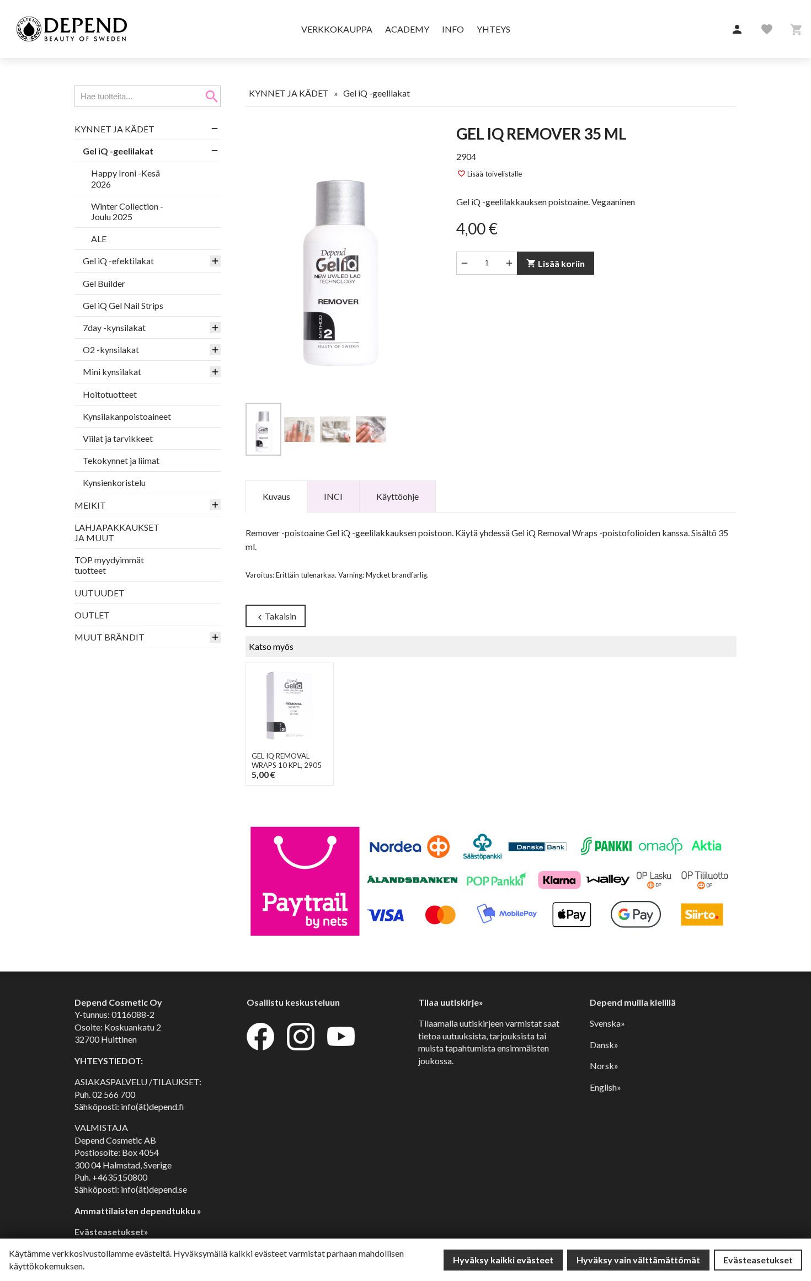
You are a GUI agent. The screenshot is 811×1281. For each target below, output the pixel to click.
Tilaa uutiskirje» (450, 1002)
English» (605, 1087)
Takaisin (275, 616)
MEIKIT (90, 505)
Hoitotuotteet (110, 394)
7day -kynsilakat (114, 327)
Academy (407, 29)
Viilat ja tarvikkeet (118, 438)
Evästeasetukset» (111, 1231)
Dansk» (604, 1044)
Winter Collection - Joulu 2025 (127, 211)
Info (453, 29)
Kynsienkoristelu (114, 482)
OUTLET (92, 615)
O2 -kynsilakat (111, 349)
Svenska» (607, 1023)
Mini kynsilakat (112, 371)
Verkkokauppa (336, 29)
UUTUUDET (99, 593)
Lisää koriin (555, 263)
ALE (98, 238)
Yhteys (493, 29)
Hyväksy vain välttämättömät (638, 1260)
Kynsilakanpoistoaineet (127, 416)
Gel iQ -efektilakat (118, 260)
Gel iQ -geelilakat (118, 151)
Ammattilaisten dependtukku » (137, 1210)
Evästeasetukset (758, 1260)
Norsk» (604, 1065)
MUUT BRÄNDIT (109, 637)
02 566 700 (113, 1094)
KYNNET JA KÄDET (114, 129)
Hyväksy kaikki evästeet (503, 1260)
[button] (737, 29)
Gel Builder (104, 283)
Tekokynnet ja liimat (121, 460)
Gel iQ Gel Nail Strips (123, 305)
